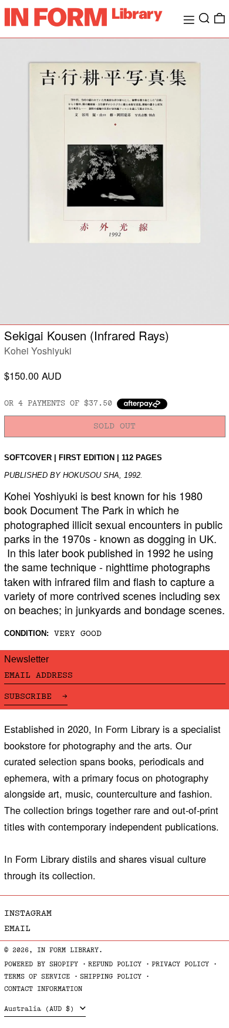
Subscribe (30, 696)
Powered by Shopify (41, 964)
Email (17, 928)
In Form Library (68, 950)
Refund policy (115, 964)
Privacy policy (180, 964)
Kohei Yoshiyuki (38, 350)
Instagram (28, 913)
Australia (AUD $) (41, 1009)
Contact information (43, 989)
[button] (204, 18)
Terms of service (37, 976)
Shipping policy (111, 976)
